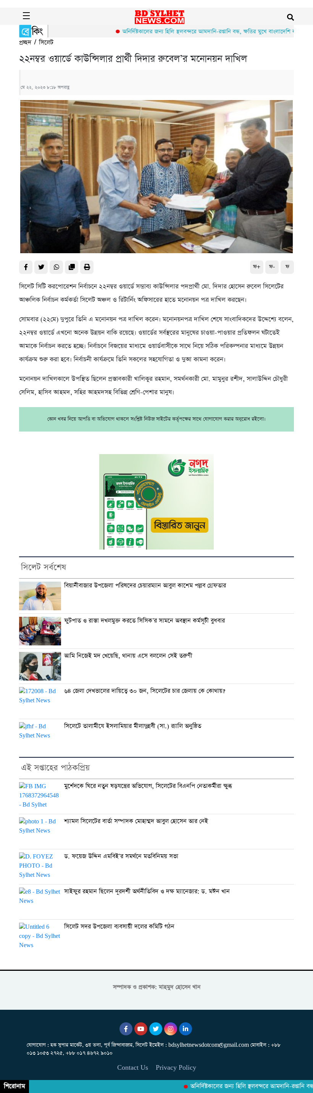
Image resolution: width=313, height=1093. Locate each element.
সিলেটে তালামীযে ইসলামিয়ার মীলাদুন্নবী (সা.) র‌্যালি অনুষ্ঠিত (132, 726)
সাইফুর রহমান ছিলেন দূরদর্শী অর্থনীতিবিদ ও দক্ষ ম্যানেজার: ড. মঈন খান (147, 891)
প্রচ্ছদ (25, 42)
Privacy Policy (176, 1068)
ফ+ (256, 266)
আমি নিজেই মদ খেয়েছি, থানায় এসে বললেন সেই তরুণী (128, 656)
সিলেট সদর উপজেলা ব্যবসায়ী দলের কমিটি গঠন (119, 926)
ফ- (272, 266)
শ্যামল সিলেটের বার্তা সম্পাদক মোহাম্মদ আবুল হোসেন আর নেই (136, 821)
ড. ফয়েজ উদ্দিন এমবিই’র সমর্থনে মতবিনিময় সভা (121, 856)
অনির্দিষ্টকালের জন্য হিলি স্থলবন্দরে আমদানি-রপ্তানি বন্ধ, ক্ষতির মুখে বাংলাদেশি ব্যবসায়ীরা (201, 31)
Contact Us (132, 1068)
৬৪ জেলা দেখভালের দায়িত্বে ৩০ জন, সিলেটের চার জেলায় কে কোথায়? (144, 691)
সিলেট (46, 42)
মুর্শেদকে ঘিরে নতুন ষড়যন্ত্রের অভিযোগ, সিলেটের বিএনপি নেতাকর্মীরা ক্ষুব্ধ (148, 786)
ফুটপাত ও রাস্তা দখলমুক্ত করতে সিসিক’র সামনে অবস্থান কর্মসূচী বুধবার (144, 620)
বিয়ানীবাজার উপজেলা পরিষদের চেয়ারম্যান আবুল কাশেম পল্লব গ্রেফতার (145, 585)
